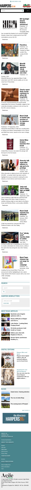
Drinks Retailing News (6, 464)
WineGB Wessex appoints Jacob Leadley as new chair (23, 68)
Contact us (4, 435)
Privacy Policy (4, 453)
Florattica (23, 45)
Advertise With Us (7, 436)
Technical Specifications (6, 439)
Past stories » (26, 410)
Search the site (4, 451)
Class (2, 468)
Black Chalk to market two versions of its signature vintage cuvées (25, 120)
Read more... (5, 39)
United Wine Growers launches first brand (25, 143)
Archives (3, 459)
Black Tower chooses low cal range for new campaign (24, 261)
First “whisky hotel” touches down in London (25, 236)
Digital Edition (4, 449)
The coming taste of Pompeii (19, 404)
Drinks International (5, 466)
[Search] (22, 11)
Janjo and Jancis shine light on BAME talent (25, 189)
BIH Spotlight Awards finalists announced (24, 22)
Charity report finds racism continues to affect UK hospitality (25, 93)
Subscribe (6, 303)
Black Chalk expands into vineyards (24, 213)
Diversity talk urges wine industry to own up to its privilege (24, 164)
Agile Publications (7, 461)
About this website (7, 442)
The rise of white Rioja (17, 398)
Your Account (5, 455)
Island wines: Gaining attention (20, 392)
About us (4, 433)
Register (3, 445)
